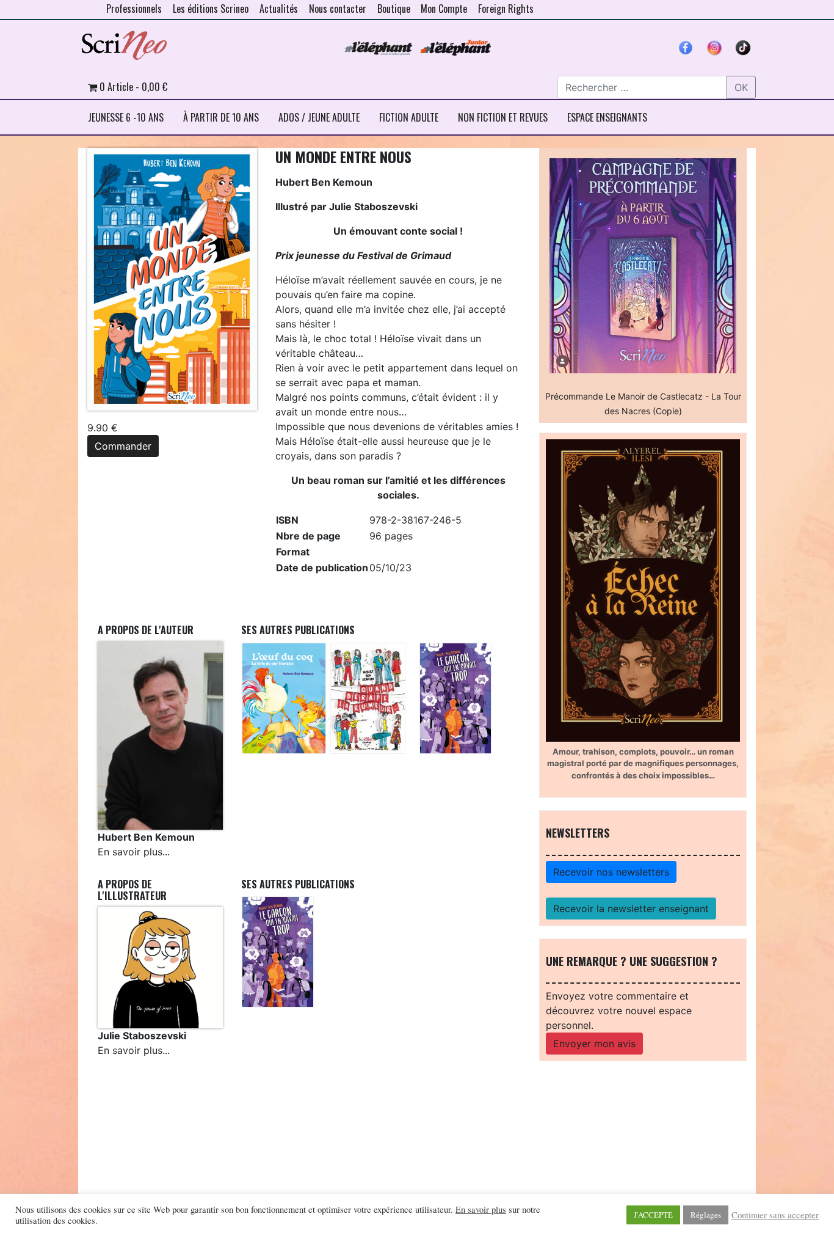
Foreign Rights (506, 8)
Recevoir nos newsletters (611, 872)
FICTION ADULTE (408, 117)
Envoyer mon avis (594, 1043)
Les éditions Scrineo (210, 8)
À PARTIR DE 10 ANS (221, 117)
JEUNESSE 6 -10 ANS (126, 117)
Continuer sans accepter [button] (775, 1215)
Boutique (393, 8)
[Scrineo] (124, 41)
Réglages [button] (706, 1214)
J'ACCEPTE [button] (653, 1214)
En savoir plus (480, 1209)
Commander (123, 446)
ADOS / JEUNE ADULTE (319, 117)
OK (741, 87)
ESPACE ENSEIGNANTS (607, 117)
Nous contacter (337, 8)
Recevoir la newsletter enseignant (631, 908)
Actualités (278, 8)
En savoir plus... (134, 852)
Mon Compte (444, 8)
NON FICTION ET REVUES (503, 117)
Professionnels (134, 8)
